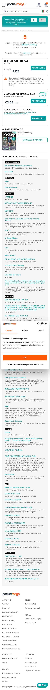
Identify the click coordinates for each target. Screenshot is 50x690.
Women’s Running (29, 45)
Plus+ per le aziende (9, 628)
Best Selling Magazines (10, 612)
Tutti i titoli (5, 604)
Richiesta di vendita (9, 677)
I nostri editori (7, 624)
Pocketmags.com (31, 662)
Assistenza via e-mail (32, 608)
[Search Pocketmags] (4, 11)
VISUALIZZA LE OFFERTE (38, 119)
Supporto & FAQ (30, 604)
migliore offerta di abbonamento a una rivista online (20, 113)
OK (25, 358)
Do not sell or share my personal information (25, 365)
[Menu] (3, 4)
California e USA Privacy (10, 636)
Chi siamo (28, 658)
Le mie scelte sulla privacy (11, 649)
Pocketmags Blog (8, 620)
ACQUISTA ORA (38, 68)
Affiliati (4, 662)
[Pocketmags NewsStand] (15, 4)
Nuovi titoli (6, 608)
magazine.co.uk (30, 666)
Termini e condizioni (9, 641)
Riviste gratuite (7, 616)
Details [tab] (25, 330)
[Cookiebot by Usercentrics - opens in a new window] (37, 323)
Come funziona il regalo (33, 619)
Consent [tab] (8, 330)
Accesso (27, 53)
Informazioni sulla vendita (11, 673)
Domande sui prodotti (9, 658)
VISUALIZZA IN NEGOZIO (33, 140)
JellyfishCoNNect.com (32, 670)
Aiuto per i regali (30, 623)
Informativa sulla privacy (10, 632)
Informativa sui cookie (9, 645)
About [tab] (41, 330)
